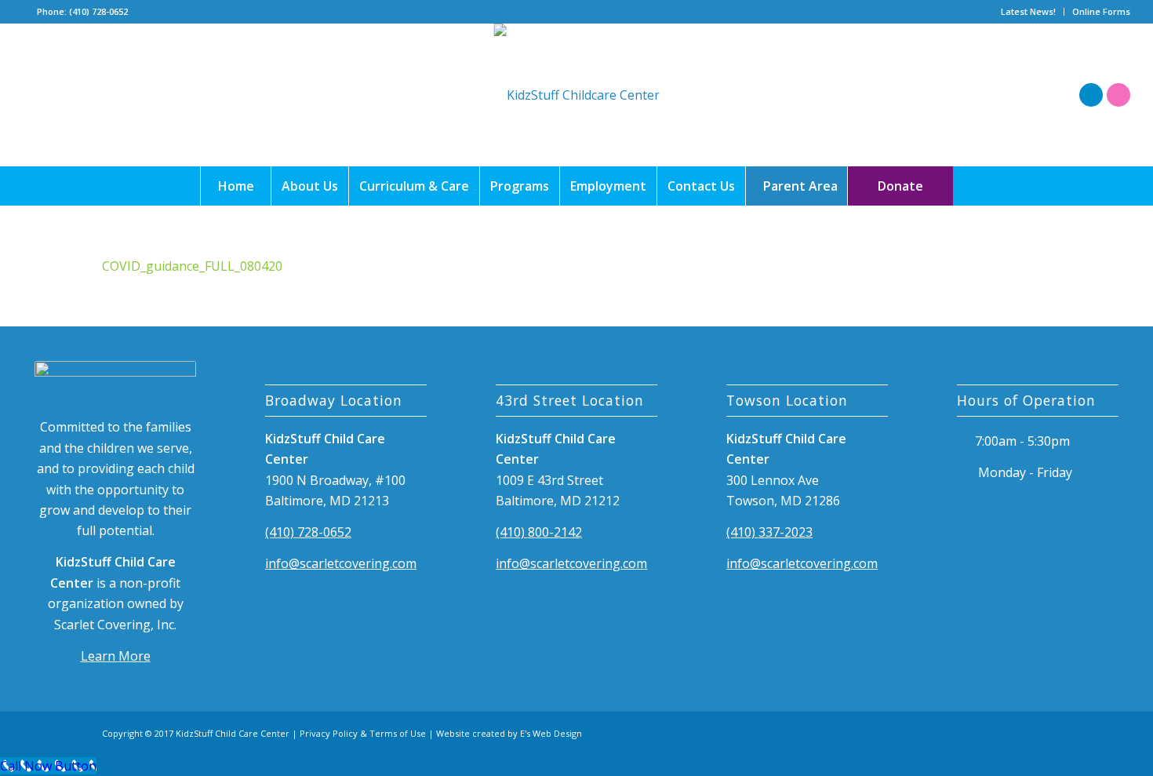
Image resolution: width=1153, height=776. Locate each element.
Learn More (116, 656)
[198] (577, 95)
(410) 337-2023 (769, 532)
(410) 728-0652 (308, 532)
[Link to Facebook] (1091, 95)
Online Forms (1101, 11)
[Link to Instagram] (1118, 95)
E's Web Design (551, 733)
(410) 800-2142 (539, 532)
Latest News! (1028, 11)
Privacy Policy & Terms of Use (363, 733)
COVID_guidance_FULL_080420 (192, 266)
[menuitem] (1028, 12)
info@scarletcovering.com (340, 563)
